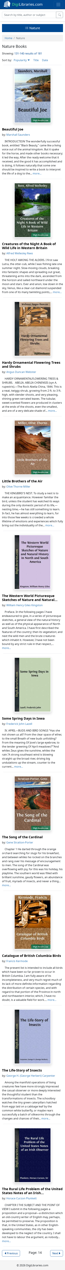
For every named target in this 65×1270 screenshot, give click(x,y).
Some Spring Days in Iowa (23, 718)
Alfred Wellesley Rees (19, 253)
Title (36, 60)
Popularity (20, 60)
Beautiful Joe (12, 129)
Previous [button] (12, 1253)
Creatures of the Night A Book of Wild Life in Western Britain (29, 246)
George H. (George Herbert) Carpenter (30, 1076)
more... (37, 173)
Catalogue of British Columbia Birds (31, 955)
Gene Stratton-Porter (19, 842)
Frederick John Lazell (19, 724)
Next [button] (55, 1253)
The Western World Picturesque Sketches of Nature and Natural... (30, 597)
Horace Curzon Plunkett (21, 1198)
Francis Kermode (17, 961)
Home (8, 38)
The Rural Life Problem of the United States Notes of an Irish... (32, 1191)
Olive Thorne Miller (18, 486)
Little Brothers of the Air (22, 481)
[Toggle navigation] (58, 4)
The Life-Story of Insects (22, 1070)
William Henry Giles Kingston (24, 605)
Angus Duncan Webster (21, 372)
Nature (34, 28)
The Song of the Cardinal (22, 837)
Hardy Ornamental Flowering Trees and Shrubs (31, 364)
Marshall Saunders (18, 135)
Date (45, 60)
